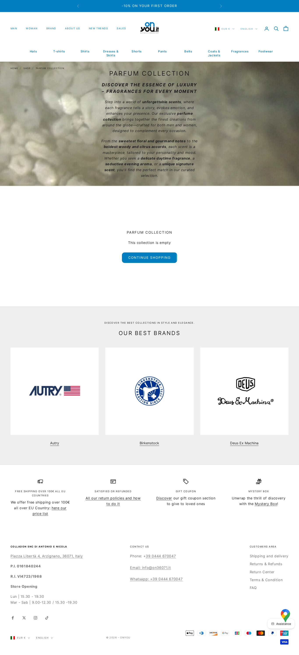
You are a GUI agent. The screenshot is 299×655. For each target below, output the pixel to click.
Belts (188, 51)
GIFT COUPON (186, 491)
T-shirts (59, 51)
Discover (164, 498)
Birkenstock (149, 443)
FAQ (253, 588)
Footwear (266, 51)
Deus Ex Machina (244, 443)
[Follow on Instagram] (35, 618)
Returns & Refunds (266, 564)
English (247, 28)
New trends (98, 28)
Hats (33, 51)
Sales (121, 28)
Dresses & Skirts (111, 53)
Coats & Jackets (214, 53)
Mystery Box (266, 504)
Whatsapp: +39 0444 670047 (156, 579)
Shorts (137, 51)
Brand (51, 28)
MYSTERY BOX (258, 491)
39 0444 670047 (161, 556)
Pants (162, 51)
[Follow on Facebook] (13, 618)
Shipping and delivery (269, 556)
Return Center (262, 572)
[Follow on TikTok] (47, 618)
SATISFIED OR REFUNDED (113, 491)
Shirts (85, 51)
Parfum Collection (50, 68)
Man (14, 28)
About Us (72, 28)
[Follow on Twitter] (24, 618)
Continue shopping (149, 257)
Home (14, 68)
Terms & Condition (266, 580)
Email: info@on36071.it (150, 567)
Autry (54, 443)
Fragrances (239, 51)
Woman (31, 28)
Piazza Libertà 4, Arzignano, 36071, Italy (47, 556)
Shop (26, 68)
